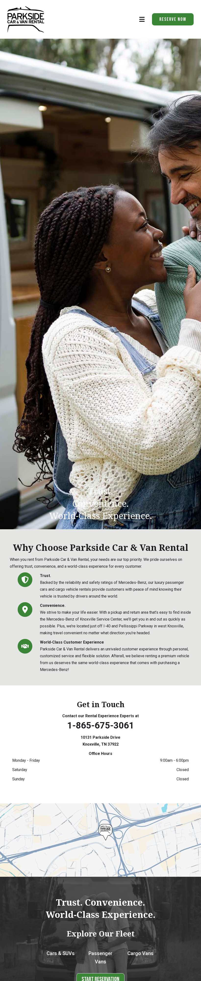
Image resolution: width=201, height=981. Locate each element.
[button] (144, 19)
